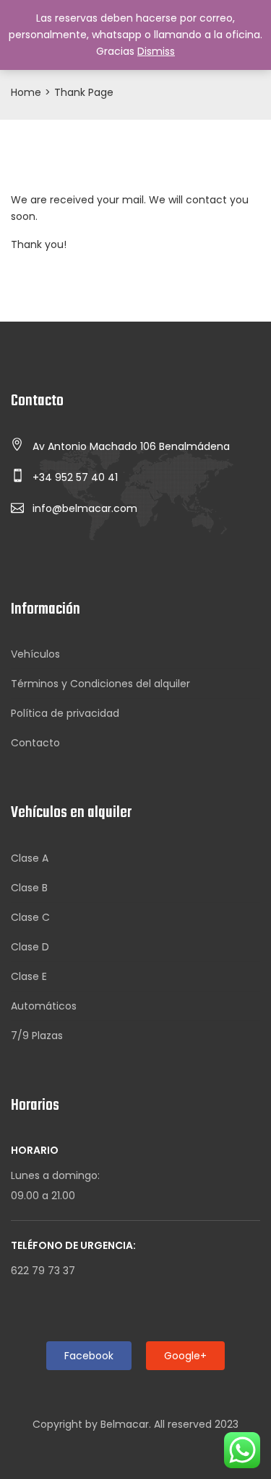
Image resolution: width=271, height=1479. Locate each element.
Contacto (35, 743)
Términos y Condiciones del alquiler (100, 683)
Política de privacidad (65, 713)
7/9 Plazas (37, 1035)
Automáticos (44, 1006)
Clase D (30, 947)
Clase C (30, 917)
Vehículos (35, 654)
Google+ (185, 1355)
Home (26, 92)
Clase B (29, 887)
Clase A (29, 858)
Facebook (88, 1355)
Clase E (29, 976)
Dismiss (156, 51)
